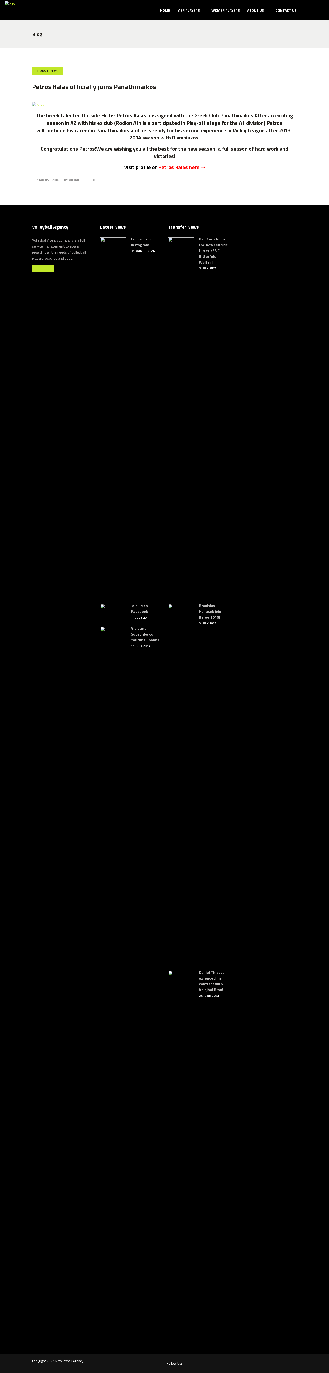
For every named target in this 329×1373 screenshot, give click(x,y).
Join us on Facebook (139, 608)
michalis (75, 180)
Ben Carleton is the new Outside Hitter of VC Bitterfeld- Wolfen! (213, 250)
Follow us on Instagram (142, 242)
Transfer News (47, 71)
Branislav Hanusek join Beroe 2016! (210, 611)
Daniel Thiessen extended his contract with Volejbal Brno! (213, 981)
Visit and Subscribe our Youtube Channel (145, 634)
